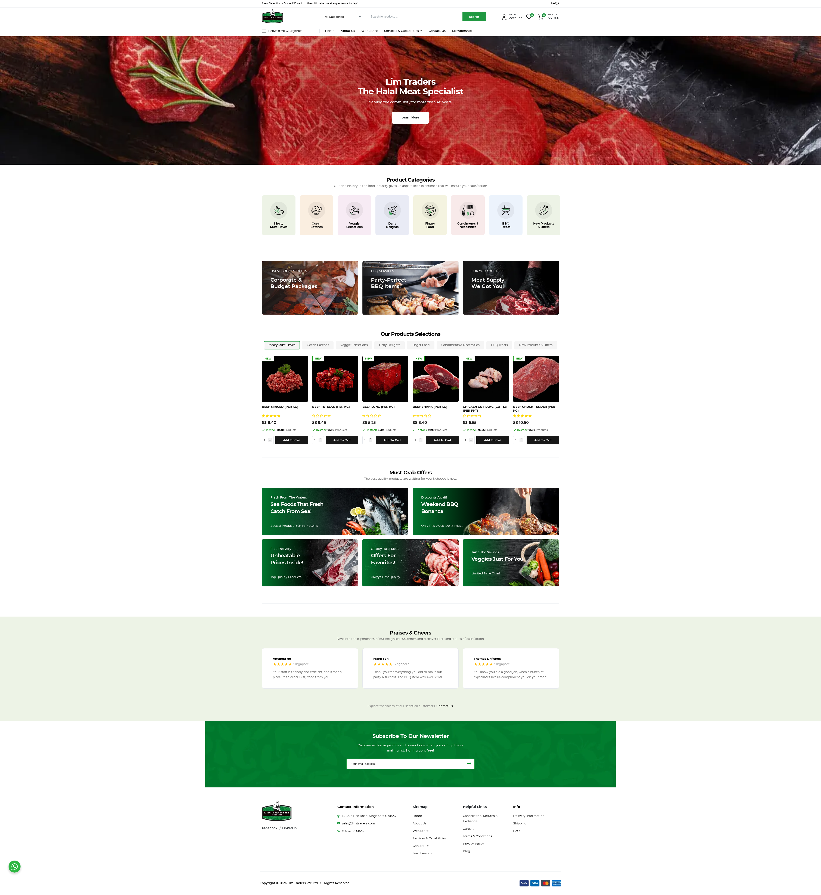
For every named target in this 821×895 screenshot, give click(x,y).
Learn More (410, 117)
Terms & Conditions (477, 836)
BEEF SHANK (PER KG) (430, 406)
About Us (348, 31)
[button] (271, 416)
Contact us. (444, 706)
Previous (263, 400)
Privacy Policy (473, 843)
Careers (468, 828)
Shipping (520, 823)
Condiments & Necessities (467, 225)
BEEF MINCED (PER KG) (280, 406)
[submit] (469, 764)
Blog (466, 851)
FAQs (555, 3)
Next (560, 400)
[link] (278, 210)
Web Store (369, 31)
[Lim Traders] (272, 22)
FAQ (516, 831)
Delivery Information (528, 816)
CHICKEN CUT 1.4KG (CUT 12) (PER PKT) (485, 408)
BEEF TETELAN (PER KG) (331, 406)
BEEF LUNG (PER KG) (378, 406)
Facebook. (270, 828)
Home (329, 31)
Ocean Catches (316, 225)
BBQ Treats (505, 225)
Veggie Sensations (354, 225)
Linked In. (289, 828)
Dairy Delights (392, 225)
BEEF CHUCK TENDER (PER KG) (534, 408)
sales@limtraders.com (358, 823)
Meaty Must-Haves (278, 225)
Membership (462, 31)
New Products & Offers (543, 225)
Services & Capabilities (402, 31)
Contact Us (437, 31)
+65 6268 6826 (353, 831)
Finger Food (430, 225)
